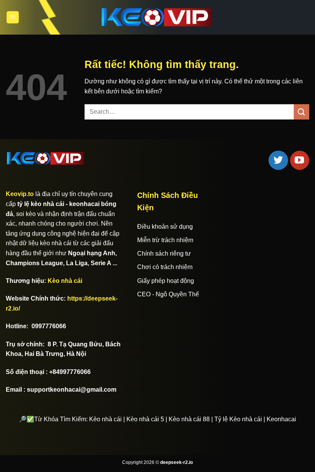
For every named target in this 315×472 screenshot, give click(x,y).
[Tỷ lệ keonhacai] (157, 17)
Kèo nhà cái (65, 281)
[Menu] (13, 17)
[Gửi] (301, 111)
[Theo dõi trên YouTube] (299, 160)
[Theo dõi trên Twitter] (278, 160)
